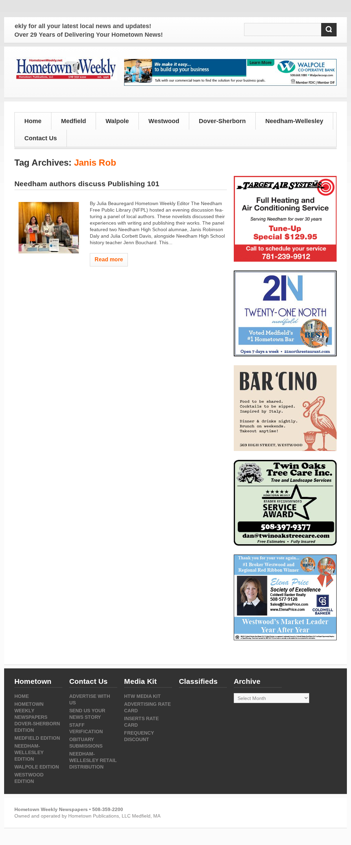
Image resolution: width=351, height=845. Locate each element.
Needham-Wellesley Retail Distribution (93, 760)
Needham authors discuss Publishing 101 (86, 184)
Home (32, 121)
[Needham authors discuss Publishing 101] (48, 227)
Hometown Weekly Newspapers (30, 710)
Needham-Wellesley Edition (29, 752)
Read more (109, 259)
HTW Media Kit (142, 696)
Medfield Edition (37, 738)
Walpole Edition (36, 767)
